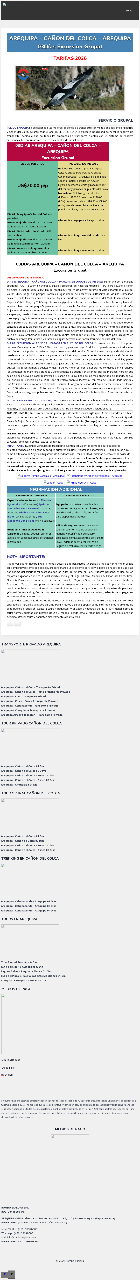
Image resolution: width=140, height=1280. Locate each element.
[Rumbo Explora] (31, 10)
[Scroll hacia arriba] (4, 1275)
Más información (10, 1059)
